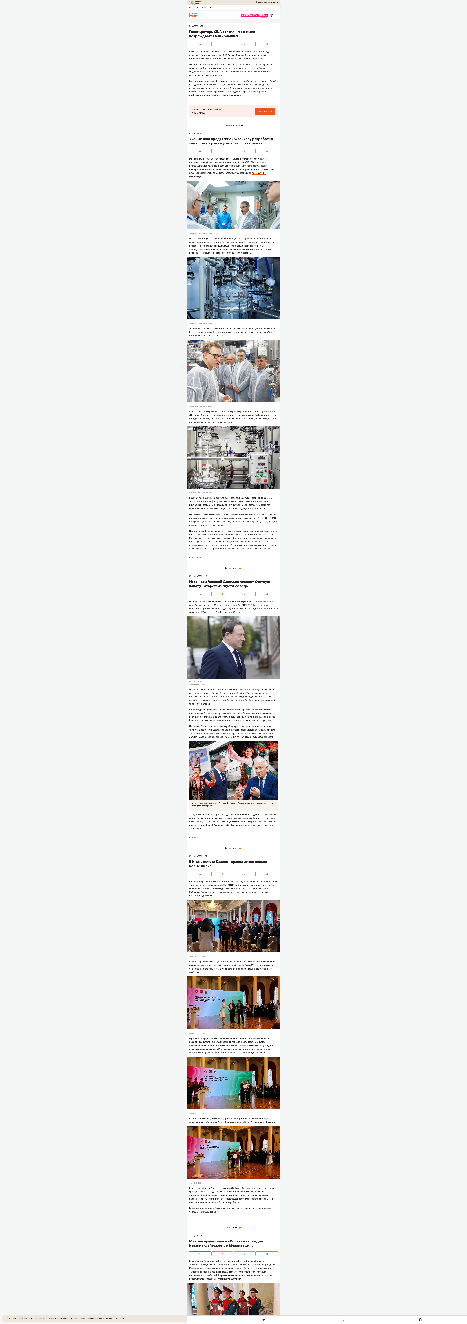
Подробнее (119, 1318)
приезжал (219, 531)
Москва (205, 8)
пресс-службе (259, 173)
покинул (200, 821)
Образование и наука (196, 557)
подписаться (265, 111)
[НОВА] (253, 15)
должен (243, 514)
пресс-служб (197, 233)
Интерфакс (259, 58)
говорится (227, 605)
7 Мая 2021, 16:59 (196, 26)
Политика (192, 837)
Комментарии (233, 125)
